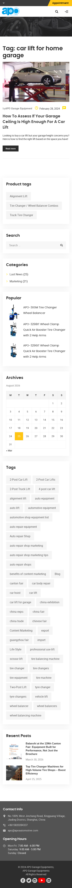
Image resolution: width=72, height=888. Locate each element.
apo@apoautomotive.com (23, 830)
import (41, 640)
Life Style (15, 649)
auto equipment (44, 498)
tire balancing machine (45, 659)
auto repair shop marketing (26, 546)
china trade (17, 621)
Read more (11, 148)
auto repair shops (20, 564)
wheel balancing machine (25, 715)
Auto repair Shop (20, 536)
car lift (33, 593)
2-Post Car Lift (18, 479)
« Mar (9, 450)
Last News (16, 274)
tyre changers (18, 696)
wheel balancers (47, 706)
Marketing (16, 281)
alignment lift (18, 498)
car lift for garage (20, 602)
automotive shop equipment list (29, 517)
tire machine (43, 678)
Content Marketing (21, 630)
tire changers (41, 668)
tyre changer (42, 687)
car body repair (41, 583)
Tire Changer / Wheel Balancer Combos (34, 206)
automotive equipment (42, 508)
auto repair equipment (23, 527)
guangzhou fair (19, 640)
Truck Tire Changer (21, 215)
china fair (38, 612)
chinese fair (39, 621)
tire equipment (18, 678)
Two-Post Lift (18, 687)
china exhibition (49, 602)
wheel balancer (19, 706)
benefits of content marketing (28, 574)
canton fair (16, 583)
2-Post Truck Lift (20, 489)
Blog (57, 574)
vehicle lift (41, 696)
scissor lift (16, 659)
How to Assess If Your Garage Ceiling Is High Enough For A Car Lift (34, 121)
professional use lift (42, 649)
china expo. (17, 612)
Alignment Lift (18, 196)
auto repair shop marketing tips (29, 555)
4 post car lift (47, 489)
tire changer (17, 668)
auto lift (14, 508)
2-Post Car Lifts (45, 479)
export (45, 630)
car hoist (15, 593)
